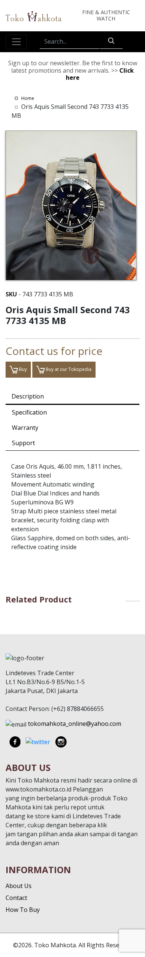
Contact (16, 898)
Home (27, 98)
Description (28, 396)
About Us (19, 886)
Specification (29, 412)
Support (23, 443)
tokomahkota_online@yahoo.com (74, 724)
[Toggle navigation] (16, 41)
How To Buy (23, 910)
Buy (22, 369)
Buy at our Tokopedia (68, 369)
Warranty (25, 428)
